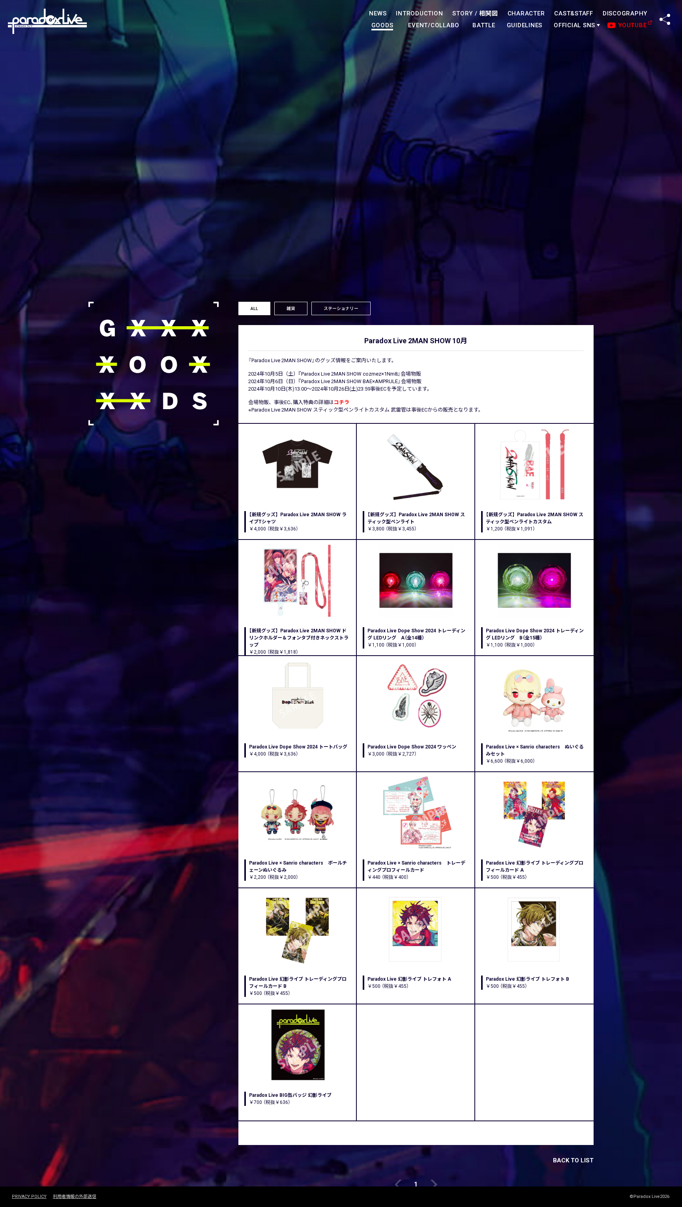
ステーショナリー (341, 308)
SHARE (665, 19)
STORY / (475, 13)
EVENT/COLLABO (433, 25)
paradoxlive (47, 21)
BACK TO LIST (573, 1160)
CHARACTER (526, 13)
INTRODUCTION (419, 13)
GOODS (382, 25)
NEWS (377, 13)
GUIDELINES (525, 25)
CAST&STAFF (573, 13)
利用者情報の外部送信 (74, 1196)
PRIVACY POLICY (29, 1196)
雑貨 (291, 308)
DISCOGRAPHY (625, 13)
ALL (254, 308)
